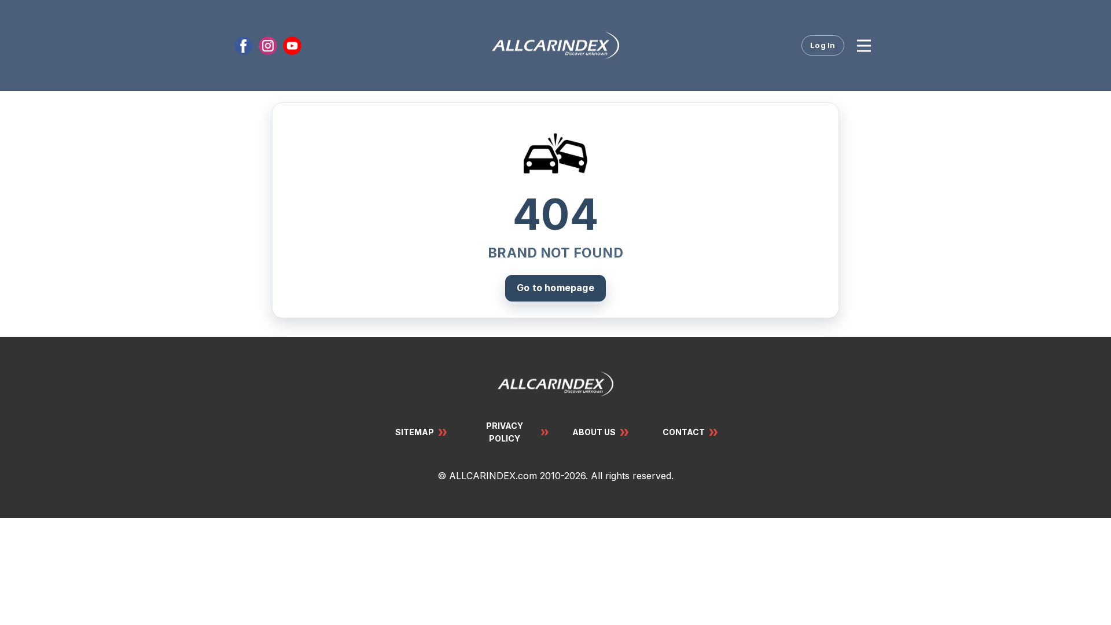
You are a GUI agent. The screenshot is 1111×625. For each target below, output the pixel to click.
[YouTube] (292, 45)
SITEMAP (414, 432)
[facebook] (243, 45)
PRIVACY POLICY (504, 432)
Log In (823, 45)
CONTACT (684, 432)
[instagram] (268, 45)
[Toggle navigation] (864, 45)
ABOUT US (594, 432)
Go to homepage (555, 287)
